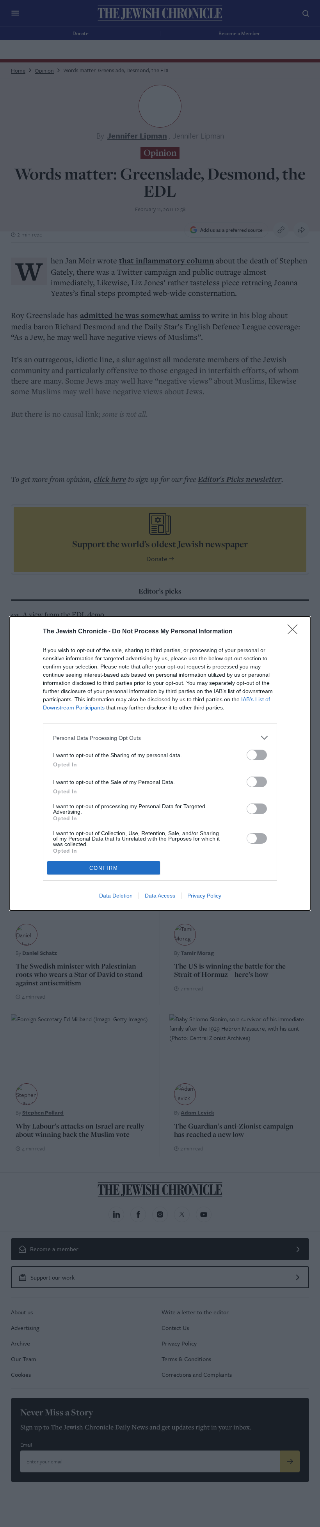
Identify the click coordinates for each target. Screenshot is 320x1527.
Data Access (160, 895)
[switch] (257, 755)
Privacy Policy (204, 895)
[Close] (295, 631)
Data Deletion (116, 895)
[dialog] (160, 763)
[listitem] (160, 738)
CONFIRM (103, 868)
